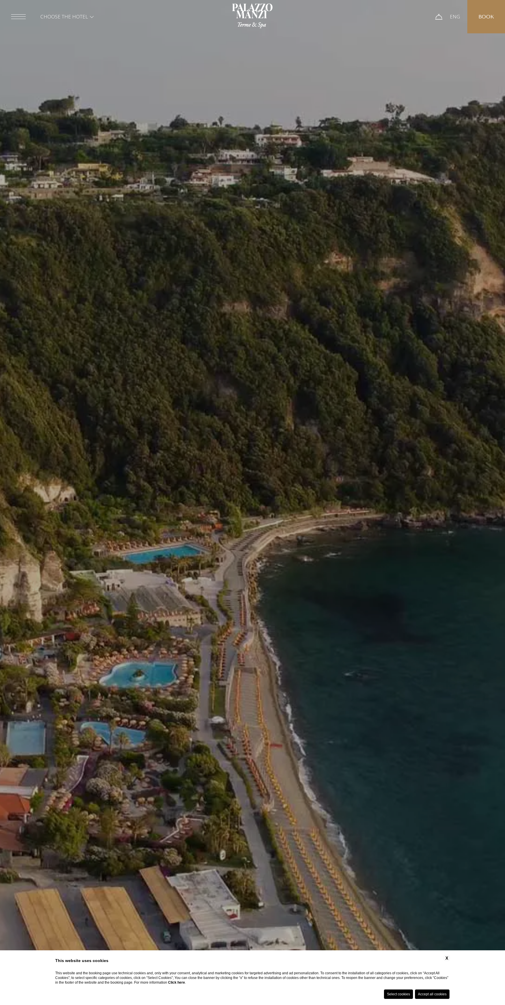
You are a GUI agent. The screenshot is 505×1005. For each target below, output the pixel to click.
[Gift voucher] (438, 16)
